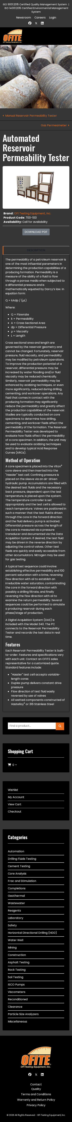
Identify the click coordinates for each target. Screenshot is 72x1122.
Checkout (14, 812)
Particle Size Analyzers (23, 1014)
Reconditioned (18, 999)
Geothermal (16, 896)
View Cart (14, 804)
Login (52, 18)
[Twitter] (36, 23)
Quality (36, 1089)
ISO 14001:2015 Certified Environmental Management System (36, 10)
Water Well (15, 940)
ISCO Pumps (16, 984)
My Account (16, 797)
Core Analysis (17, 874)
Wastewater (16, 903)
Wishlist (13, 790)
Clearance (15, 1007)
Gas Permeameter (54, 125)
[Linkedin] (42, 23)
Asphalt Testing (18, 962)
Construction (17, 955)
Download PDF (36, 232)
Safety (12, 925)
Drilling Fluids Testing (22, 859)
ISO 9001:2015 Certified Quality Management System (35, 4)
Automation (16, 851)
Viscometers (16, 992)
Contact (36, 1084)
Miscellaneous (17, 1021)
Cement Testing (19, 866)
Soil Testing (15, 977)
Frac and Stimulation (22, 881)
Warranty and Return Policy (36, 1100)
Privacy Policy (36, 1105)
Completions (17, 888)
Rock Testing (17, 970)
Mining (12, 948)
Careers (40, 18)
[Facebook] (29, 23)
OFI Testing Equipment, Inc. (32, 213)
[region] (36, 250)
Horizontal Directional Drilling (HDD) (32, 933)
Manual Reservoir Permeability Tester (31, 116)
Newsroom (23, 18)
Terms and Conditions (36, 1094)
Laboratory (15, 918)
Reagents (14, 911)
